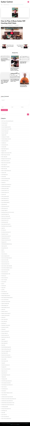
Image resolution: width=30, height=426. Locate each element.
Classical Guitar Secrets (5, 186)
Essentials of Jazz (4, 234)
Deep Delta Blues (4, 200)
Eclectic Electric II (4, 220)
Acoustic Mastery (4, 130)
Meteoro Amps (4, 311)
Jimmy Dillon (4, 291)
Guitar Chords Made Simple (6, 257)
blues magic (4, 164)
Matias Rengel (4, 305)
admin (2, 25)
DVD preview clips (5, 206)
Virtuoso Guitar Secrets (5, 408)
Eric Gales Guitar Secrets (6, 232)
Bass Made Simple (5, 148)
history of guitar (4, 277)
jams (2, 283)
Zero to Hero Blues (5, 416)
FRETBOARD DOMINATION (6, 244)
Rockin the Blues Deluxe (6, 349)
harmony (3, 275)
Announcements (4, 144)
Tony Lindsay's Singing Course (6, 392)
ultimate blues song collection (7, 400)
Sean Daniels (4, 353)
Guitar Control (7, 2)
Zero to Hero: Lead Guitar (6, 418)
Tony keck (3, 390)
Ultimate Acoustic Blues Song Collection (8, 398)
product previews (4, 335)
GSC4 (3, 251)
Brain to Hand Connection (6, 170)
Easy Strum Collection (5, 216)
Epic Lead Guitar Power (5, 224)
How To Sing (4, 279)
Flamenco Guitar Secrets (6, 240)
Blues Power (4, 168)
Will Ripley (3, 410)
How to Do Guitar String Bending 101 (23, 86)
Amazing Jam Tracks (5, 136)
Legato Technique (5, 303)
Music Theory (4, 319)
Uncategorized (4, 406)
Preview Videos (4, 333)
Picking (3, 329)
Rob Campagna (4, 341)
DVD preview (4, 204)
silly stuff (3, 359)
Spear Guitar (4, 370)
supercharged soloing (5, 374)
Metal (3, 309)
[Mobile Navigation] (28, 2)
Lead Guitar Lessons (5, 301)
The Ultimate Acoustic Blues (6, 384)
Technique (3, 378)
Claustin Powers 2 (5, 192)
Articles (3, 146)
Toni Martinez (4, 388)
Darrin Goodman (4, 196)
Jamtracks (3, 285)
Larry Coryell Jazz (4, 299)
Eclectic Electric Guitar (5, 218)
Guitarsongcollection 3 (5, 273)
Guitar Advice (4, 253)
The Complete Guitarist (5, 382)
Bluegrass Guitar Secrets (6, 158)
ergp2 (3, 228)
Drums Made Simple (5, 202)
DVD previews (4, 208)
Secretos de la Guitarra (5, 355)
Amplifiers (3, 142)
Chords (3, 176)
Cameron (3, 172)
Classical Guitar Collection (6, 184)
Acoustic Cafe (4, 125)
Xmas (2, 412)
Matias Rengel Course (5, 307)
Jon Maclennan (4, 293)
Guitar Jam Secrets (5, 263)
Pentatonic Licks (4, 327)
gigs (2, 249)
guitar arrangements (5, 255)
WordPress (18, 424)
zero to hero (4, 414)
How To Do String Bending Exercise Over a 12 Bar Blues (5, 59)
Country (3, 194)
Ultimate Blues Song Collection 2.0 (7, 402)
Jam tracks (3, 281)
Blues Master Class (5, 166)
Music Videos (4, 321)
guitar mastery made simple (6, 265)
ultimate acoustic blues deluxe (7, 396)
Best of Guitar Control (5, 154)
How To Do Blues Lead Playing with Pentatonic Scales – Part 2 (15, 80)
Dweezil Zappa (4, 210)
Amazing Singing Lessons (6, 138)
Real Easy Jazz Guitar (5, 337)
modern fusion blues (5, 315)
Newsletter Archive (5, 325)
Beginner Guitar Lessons (5, 152)
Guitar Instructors (4, 261)
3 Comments (17, 25)
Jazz (2, 289)
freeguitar (3, 242)
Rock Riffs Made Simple (5, 347)
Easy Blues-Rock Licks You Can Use (7, 212)
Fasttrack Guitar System (5, 236)
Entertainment (4, 222)
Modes (3, 317)
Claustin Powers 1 (5, 190)
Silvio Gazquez (4, 361)
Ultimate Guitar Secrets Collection (7, 404)
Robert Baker (4, 343)
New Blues (3, 323)
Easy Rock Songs (4, 214)
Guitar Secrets (4, 271)
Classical (3, 182)
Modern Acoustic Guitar (5, 313)
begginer (3, 150)
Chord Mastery (4, 174)
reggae (3, 339)
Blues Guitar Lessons (4, 19)
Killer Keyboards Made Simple (6, 297)
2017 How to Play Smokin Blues (7, 121)
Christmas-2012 (4, 180)
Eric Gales (3, 230)
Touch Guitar (4, 394)
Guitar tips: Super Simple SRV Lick (23, 62)
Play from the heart (5, 331)
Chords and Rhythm (5, 178)
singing (3, 363)
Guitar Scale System (5, 269)
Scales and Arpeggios (5, 351)
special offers (4, 372)
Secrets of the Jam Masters (6, 357)
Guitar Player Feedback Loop (6, 267)
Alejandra (3, 134)
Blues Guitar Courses (5, 160)
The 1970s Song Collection (6, 380)
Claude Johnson (4, 188)
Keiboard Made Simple (5, 295)
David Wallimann (4, 198)
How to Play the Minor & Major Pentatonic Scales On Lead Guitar (15, 69)
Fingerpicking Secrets (5, 238)
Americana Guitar (4, 140)
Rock (2, 345)
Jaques (9, 19)
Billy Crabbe (4, 156)
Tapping (3, 376)
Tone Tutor (3, 386)
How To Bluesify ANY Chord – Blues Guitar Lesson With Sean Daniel (5, 82)
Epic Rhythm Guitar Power (6, 226)
